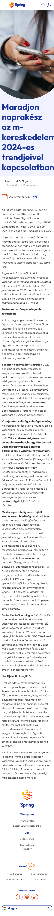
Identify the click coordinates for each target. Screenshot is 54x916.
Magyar (12, 908)
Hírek (6, 181)
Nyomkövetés (27, 820)
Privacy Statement (14, 874)
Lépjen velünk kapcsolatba (27, 825)
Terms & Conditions (14, 879)
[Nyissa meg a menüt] (4, 4)
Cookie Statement (39, 874)
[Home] (16, 5)
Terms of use (40, 879)
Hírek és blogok (21, 181)
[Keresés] (43, 4)
